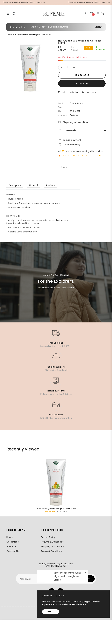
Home (9, 34)
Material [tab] (33, 185)
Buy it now (82, 83)
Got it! (51, 611)
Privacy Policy (48, 537)
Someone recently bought (67, 547)
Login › (98, 26)
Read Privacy (79, 604)
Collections (12, 541)
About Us (11, 546)
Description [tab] (15, 185)
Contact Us (12, 551)
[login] (85, 13)
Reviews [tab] (50, 185)
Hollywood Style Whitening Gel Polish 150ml (56, 508)
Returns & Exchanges (52, 541)
